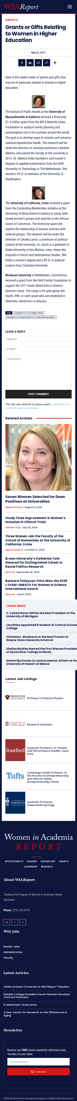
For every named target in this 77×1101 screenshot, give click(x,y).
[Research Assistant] (15, 724)
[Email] (38, 62)
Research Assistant (39, 724)
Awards (10, 572)
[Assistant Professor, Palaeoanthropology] (15, 803)
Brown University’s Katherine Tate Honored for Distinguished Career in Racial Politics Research (33, 562)
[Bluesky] (7, 922)
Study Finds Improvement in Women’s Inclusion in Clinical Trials (35, 520)
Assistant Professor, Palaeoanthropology (40, 803)
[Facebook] (21, 62)
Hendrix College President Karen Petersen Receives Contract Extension (37, 996)
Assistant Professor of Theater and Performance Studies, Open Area (48, 751)
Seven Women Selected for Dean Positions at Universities (35, 499)
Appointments (14, 507)
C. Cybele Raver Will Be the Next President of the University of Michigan (40, 614)
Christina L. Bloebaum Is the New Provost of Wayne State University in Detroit (37, 638)
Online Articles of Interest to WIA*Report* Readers (36, 987)
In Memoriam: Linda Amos (20, 1005)
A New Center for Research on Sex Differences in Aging (35, 1014)
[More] (55, 62)
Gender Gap (13, 527)
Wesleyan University (46, 317)
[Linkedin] (30, 62)
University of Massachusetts (20, 317)
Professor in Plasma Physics (45, 698)
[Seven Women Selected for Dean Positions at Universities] (38, 457)
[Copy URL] (46, 62)
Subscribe (41, 1071)
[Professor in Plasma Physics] (15, 697)
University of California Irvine (28, 313)
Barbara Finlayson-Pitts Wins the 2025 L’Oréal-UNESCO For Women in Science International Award (36, 585)
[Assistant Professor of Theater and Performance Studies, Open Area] (15, 750)
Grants (11, 20)
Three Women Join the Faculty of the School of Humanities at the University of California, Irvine (37, 540)
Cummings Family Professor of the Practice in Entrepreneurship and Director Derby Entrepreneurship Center (48, 777)
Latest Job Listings (21, 679)
